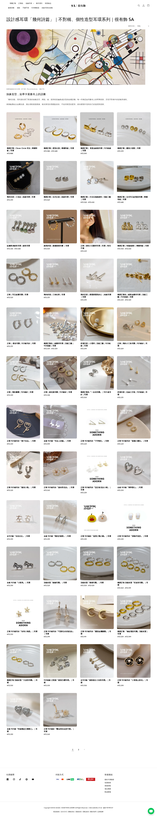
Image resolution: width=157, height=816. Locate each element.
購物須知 (71, 812)
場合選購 (108, 789)
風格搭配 (108, 786)
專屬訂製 (13, 3)
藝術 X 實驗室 (109, 780)
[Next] (84, 749)
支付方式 (64, 812)
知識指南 (108, 783)
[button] (138, 5)
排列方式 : (131, 26)
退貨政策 (78, 812)
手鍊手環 (26, 8)
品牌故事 (100, 812)
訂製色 (20, 3)
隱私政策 (86, 812)
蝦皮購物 (108, 792)
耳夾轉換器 (35, 8)
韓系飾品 (48, 3)
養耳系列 (39, 3)
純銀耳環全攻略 (47, 8)
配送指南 (56, 812)
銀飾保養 (11, 8)
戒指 (18, 8)
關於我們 (93, 812)
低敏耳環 (29, 3)
